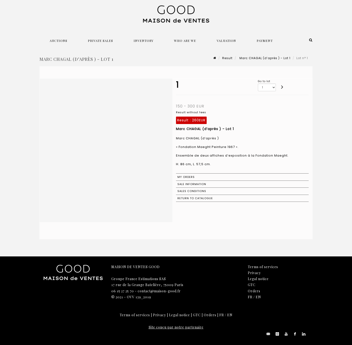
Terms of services (263, 267)
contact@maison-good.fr (159, 291)
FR (250, 297)
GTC (251, 285)
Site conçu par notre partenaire (176, 327)
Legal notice (258, 279)
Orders (254, 291)
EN (258, 297)
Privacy (254, 273)
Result (227, 58)
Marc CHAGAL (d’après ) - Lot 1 (264, 58)
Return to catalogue (195, 198)
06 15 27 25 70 (122, 291)
